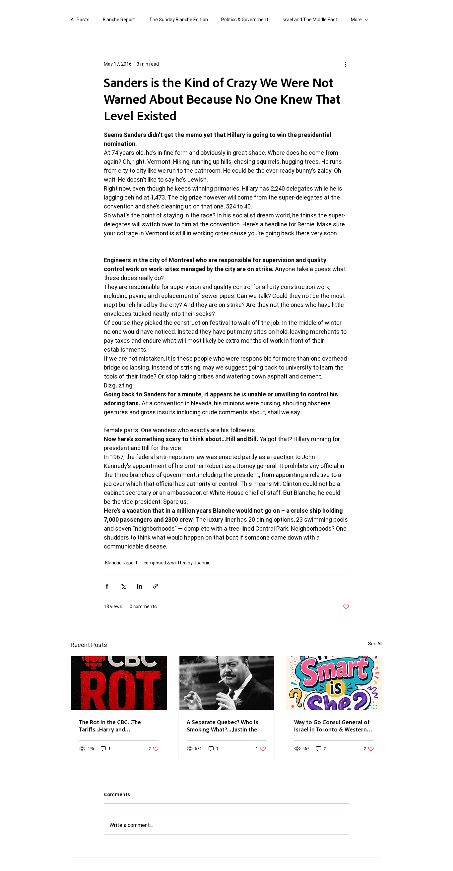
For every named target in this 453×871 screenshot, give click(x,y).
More (356, 19)
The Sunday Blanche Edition (178, 19)
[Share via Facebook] (107, 586)
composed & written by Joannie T (179, 562)
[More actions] (345, 64)
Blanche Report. (119, 19)
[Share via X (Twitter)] (123, 586)
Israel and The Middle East (310, 19)
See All (375, 643)
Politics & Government (244, 19)
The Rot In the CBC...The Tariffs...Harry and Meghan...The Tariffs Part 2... (115, 725)
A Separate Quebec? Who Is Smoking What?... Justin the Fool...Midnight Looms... (222, 725)
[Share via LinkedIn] (139, 586)
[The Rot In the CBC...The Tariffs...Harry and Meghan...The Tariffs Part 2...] (119, 683)
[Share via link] (156, 586)
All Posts (80, 19)
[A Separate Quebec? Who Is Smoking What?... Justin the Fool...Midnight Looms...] (227, 683)
